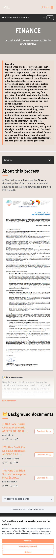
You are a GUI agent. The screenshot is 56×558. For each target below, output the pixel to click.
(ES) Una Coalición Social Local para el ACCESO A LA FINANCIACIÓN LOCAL (16, 450)
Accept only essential (28, 547)
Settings (28, 552)
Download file (42, 431)
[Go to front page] (21, 7)
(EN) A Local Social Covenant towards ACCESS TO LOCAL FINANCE (16, 427)
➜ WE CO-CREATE (10, 17)
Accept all (28, 541)
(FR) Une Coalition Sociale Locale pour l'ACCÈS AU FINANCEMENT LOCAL (16, 474)
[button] (10, 401)
